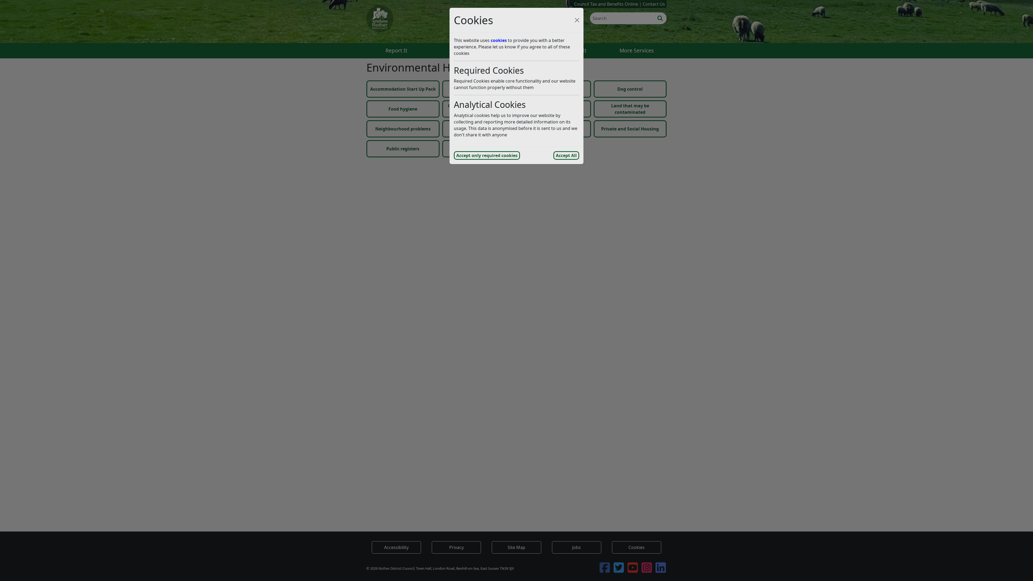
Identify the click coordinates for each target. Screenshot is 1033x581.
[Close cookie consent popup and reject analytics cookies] (577, 20)
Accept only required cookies (487, 155)
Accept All (566, 155)
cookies (499, 40)
